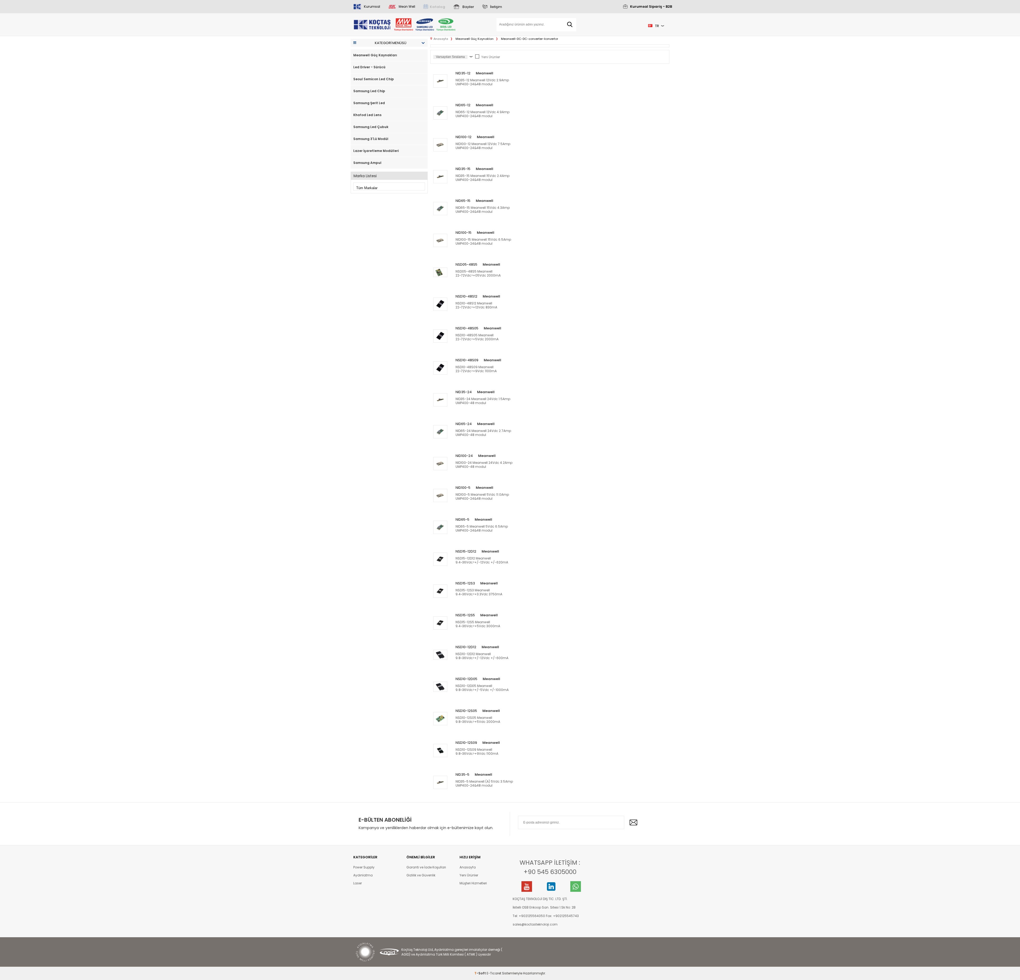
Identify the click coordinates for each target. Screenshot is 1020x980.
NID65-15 (463, 200)
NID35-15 (463, 169)
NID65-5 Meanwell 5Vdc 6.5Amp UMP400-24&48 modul (482, 528)
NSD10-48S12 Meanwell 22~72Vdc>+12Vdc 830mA (476, 305)
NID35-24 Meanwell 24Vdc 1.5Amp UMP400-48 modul (483, 401)
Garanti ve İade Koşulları (426, 867)
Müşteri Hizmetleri (473, 883)
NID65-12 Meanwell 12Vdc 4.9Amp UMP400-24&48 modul (482, 114)
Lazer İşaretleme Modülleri (376, 151)
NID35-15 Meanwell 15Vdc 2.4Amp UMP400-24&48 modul (482, 177)
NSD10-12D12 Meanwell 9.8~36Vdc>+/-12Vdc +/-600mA (482, 656)
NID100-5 (463, 487)
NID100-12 (463, 137)
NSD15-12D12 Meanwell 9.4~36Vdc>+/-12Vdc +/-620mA (482, 560)
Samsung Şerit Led (369, 103)
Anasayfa (468, 867)
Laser (357, 883)
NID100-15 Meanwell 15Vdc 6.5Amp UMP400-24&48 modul (483, 241)
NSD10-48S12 (466, 296)
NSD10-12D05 (466, 679)
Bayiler (468, 7)
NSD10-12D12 (466, 647)
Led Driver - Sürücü (369, 67)
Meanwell (484, 73)
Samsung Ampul (367, 162)
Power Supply (364, 867)
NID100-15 (463, 232)
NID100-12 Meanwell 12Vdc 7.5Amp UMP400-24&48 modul (483, 146)
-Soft (480, 973)
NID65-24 (464, 424)
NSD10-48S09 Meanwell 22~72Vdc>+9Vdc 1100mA (476, 369)
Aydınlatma (363, 875)
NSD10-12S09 (466, 742)
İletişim (496, 7)
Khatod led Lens (367, 115)
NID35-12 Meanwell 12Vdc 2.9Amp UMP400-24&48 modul (482, 82)
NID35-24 (464, 392)
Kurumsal (372, 6)
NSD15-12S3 (465, 583)
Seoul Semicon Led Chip (373, 79)
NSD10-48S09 (467, 360)
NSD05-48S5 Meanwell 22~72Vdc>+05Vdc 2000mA (478, 273)
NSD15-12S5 (465, 615)
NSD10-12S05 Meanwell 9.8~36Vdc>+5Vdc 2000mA (478, 719)
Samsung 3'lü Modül (370, 139)
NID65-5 (462, 519)
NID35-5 (462, 774)
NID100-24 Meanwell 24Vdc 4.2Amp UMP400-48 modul (484, 464)
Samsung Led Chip (369, 91)
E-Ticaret (494, 973)
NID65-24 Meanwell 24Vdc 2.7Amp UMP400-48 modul (483, 433)
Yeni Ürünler (490, 57)
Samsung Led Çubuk (370, 127)
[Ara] (569, 24)
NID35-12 (463, 73)
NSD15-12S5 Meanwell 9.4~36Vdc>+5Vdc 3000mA (478, 624)
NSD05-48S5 (466, 264)
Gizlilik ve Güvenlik (420, 875)
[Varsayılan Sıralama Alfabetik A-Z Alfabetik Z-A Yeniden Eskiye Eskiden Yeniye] (454, 56)
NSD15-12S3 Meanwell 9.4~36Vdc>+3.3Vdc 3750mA (479, 592)
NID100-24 (464, 455)
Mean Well (407, 6)
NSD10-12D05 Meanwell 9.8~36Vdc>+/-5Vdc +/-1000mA (482, 688)
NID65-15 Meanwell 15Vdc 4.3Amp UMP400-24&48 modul (483, 209)
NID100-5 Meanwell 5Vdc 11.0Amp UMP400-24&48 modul (482, 496)
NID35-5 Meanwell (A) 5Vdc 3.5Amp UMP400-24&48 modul (484, 783)
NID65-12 (463, 105)
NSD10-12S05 (466, 710)
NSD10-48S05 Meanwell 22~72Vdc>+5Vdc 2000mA (477, 337)
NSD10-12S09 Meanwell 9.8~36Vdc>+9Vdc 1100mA (477, 751)
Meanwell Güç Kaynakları (375, 55)
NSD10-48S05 (467, 328)
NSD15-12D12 (466, 551)
